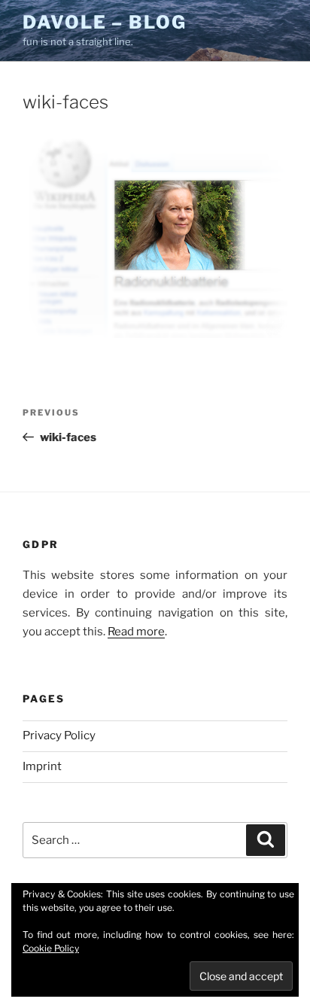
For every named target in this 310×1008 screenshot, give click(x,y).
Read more (136, 631)
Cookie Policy (51, 948)
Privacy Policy (59, 735)
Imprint (42, 766)
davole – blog (105, 22)
